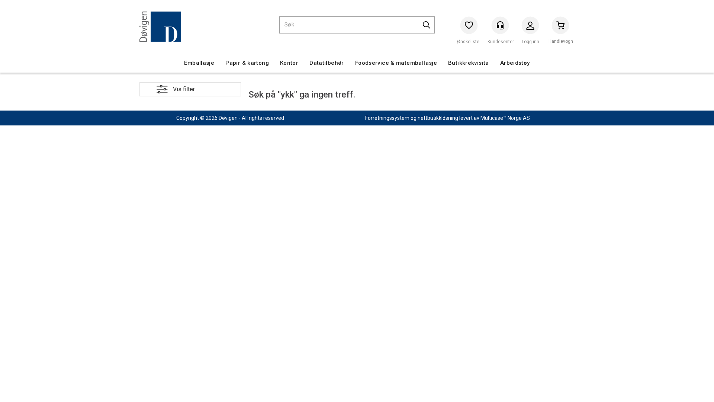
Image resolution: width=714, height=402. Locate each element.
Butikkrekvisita (468, 63)
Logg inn (530, 27)
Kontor (289, 63)
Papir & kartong (247, 63)
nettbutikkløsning (438, 118)
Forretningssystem (387, 118)
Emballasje (199, 63)
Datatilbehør (326, 63)
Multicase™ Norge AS (505, 118)
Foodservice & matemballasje (396, 63)
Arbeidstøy (515, 63)
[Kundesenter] (500, 25)
